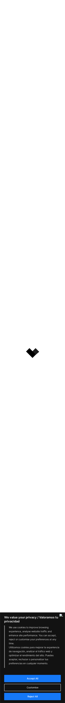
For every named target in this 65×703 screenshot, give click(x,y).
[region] (32, 657)
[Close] (62, 615)
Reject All (33, 696)
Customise (32, 687)
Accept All (32, 678)
